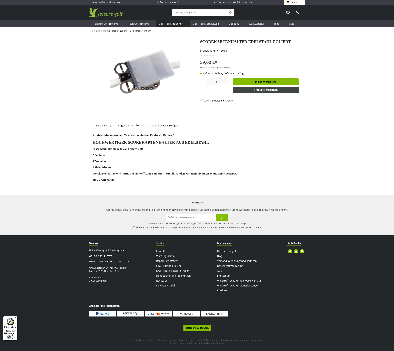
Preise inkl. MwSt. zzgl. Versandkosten (216, 67)
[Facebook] (290, 251)
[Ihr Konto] (297, 12)
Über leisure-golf (227, 251)
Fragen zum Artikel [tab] (128, 125)
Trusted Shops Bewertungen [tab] (162, 125)
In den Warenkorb (265, 81)
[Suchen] (230, 12)
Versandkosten (188, 340)
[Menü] (15, 318)
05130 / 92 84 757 (100, 256)
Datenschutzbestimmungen (163, 227)
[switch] (10, 337)
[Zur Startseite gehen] (106, 12)
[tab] (103, 125)
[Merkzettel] (288, 12)
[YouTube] (302, 251)
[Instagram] (296, 251)
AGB (215, 227)
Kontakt (160, 251)
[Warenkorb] (304, 11)
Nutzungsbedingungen (236, 223)
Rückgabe (161, 280)
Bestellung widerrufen (197, 327)
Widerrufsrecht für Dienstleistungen (238, 285)
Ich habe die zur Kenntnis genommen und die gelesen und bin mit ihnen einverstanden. (198, 227)
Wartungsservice (166, 256)
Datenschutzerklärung (230, 266)
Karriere (222, 290)
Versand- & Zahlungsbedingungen (237, 261)
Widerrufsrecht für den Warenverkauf (239, 280)
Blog (219, 256)
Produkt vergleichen (266, 89)
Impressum (223, 275)
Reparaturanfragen (167, 261)
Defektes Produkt (166, 285)
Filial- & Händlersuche (168, 266)
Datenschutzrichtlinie (211, 223)
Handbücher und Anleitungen (173, 275)
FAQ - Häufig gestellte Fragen (172, 270)
